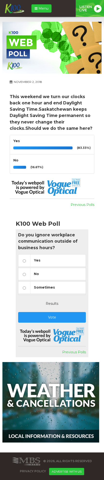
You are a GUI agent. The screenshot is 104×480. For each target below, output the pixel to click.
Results (52, 303)
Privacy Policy (33, 471)
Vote (52, 317)
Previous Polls (82, 205)
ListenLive (85, 8)
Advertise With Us (67, 471)
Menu (42, 8)
